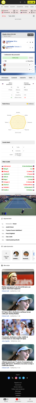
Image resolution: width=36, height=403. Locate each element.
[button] (25, 2)
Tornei (26, 6)
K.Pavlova (29, 190)
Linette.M (6, 174)
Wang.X (6, 169)
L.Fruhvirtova (28, 176)
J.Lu (31, 169)
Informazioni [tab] (5, 77)
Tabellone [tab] (31, 77)
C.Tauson (29, 174)
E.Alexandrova (28, 184)
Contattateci (18, 393)
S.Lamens (29, 171)
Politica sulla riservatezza (18, 389)
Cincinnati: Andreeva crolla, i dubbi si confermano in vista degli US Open (15, 337)
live (4, 16)
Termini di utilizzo (18, 387)
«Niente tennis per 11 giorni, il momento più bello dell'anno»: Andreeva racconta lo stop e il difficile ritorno (17, 363)
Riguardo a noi (18, 382)
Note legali (18, 391)
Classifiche (20, 6)
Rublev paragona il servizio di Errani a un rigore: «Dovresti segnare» (16, 287)
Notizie (6, 6)
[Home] (2, 6)
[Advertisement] (18, 24)
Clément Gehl (5, 291)
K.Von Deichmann (27, 166)
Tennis (6, 401)
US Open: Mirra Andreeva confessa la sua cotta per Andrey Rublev (16, 312)
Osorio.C (6, 184)
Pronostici (18, 401)
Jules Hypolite (6, 341)
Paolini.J (6, 190)
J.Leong (30, 179)
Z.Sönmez (29, 182)
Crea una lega (6, 257)
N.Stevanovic (28, 187)
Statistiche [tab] (23, 77)
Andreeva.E (7, 166)
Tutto (11, 16)
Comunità (30, 401)
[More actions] (34, 77)
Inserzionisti (18, 385)
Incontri (12, 6)
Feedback (18, 395)
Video (32, 6)
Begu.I (5, 179)
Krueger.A (7, 182)
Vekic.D (6, 176)
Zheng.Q (6, 171)
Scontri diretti (6, 142)
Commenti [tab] (14, 77)
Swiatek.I (6, 187)
